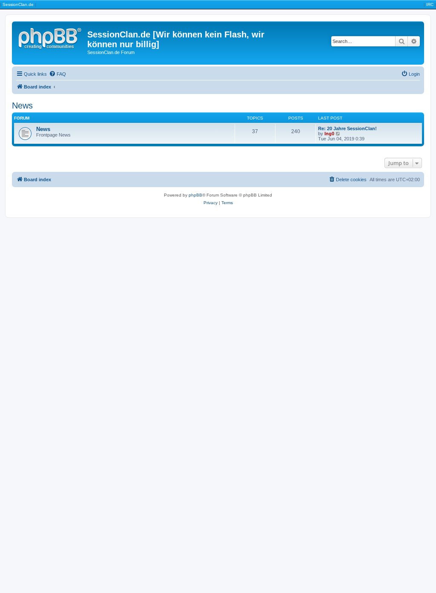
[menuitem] (57, 74)
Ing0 (329, 133)
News (22, 105)
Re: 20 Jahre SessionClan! (347, 128)
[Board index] (50, 37)
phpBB (195, 195)
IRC (429, 4)
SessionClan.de (18, 4)
